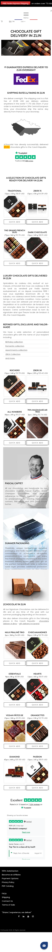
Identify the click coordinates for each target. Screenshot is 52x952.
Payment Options (10, 878)
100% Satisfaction (10, 871)
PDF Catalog (8, 886)
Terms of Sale (8, 904)
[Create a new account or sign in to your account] (51, 11)
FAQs (4, 893)
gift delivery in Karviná (29, 623)
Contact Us (7, 901)
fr (14, 21)
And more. (10, 358)
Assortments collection (16, 350)
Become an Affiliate (11, 874)
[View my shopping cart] (2, 21)
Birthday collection (14, 342)
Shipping (6, 897)
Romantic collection (14, 346)
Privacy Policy (8, 882)
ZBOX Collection (12, 354)
